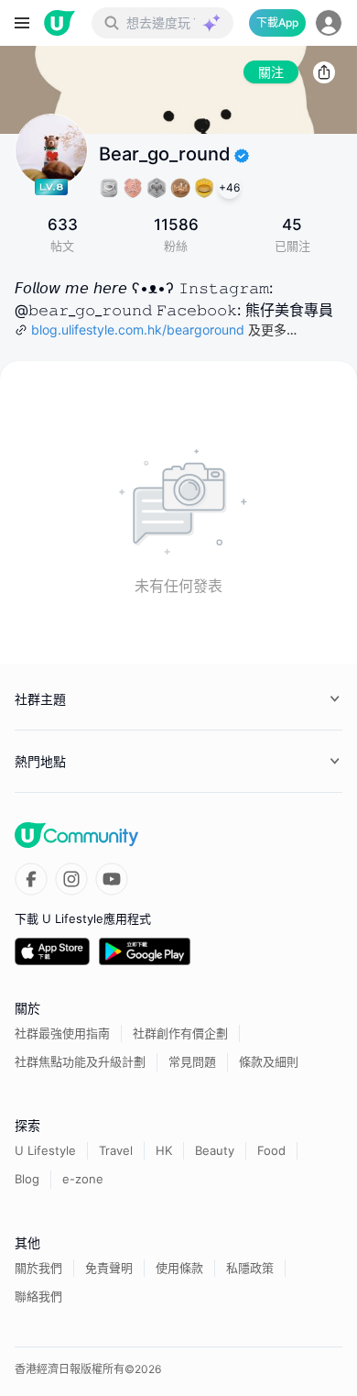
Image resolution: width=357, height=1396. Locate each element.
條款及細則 (268, 1061)
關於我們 (38, 1267)
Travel (116, 1150)
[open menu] (22, 23)
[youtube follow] (111, 879)
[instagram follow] (71, 879)
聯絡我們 (38, 1296)
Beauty (214, 1150)
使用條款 (179, 1267)
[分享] (324, 72)
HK (164, 1150)
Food (271, 1150)
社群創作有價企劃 (180, 1033)
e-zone (82, 1178)
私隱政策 (250, 1267)
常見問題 (192, 1061)
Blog (27, 1178)
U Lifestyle (45, 1150)
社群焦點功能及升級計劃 (80, 1061)
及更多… (272, 329)
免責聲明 (109, 1267)
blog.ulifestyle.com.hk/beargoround (137, 329)
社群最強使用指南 (62, 1033)
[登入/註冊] (328, 23)
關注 (271, 72)
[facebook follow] (31, 879)
